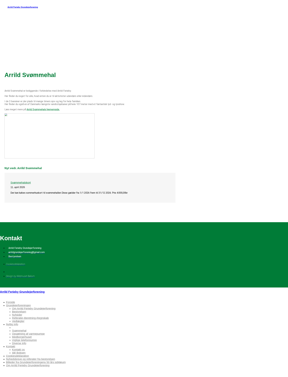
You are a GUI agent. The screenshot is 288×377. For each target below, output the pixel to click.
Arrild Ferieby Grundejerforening (23, 7)
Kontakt (10, 346)
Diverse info (19, 343)
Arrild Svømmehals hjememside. (43, 109)
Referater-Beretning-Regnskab (30, 318)
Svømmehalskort (20, 182)
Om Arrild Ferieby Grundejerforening (34, 308)
